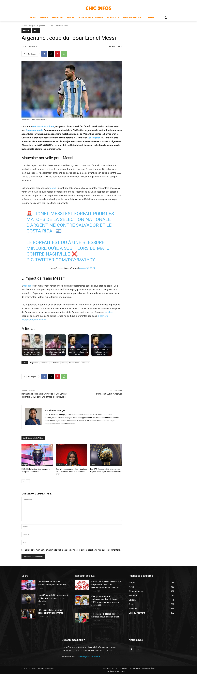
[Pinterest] (57, 54)
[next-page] (28, 481)
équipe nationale (34, 130)
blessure (44, 363)
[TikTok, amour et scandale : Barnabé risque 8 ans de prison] (82, 617)
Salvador (85, 363)
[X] (51, 54)
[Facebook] (44, 54)
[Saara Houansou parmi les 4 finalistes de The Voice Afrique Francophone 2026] (72, 455)
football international (43, 126)
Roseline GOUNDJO (55, 410)
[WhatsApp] (64, 54)
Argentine (28, 285)
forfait (64, 363)
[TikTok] (138, 649)
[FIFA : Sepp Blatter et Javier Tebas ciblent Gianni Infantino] (28, 613)
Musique (60, 465)
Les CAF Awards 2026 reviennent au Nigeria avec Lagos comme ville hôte (53, 598)
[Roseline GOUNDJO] (33, 417)
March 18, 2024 (87, 268)
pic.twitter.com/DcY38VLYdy (61, 259)
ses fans (109, 312)
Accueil (24, 25)
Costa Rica (54, 363)
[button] (165, 17)
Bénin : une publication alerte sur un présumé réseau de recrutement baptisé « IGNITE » (106, 584)
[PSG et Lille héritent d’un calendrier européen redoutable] (37, 455)
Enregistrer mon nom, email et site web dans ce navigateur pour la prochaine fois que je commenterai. (73, 550)
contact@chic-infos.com (89, 656)
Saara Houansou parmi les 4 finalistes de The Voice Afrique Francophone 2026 (71, 471)
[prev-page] (23, 481)
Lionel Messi (74, 363)
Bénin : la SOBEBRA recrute (109, 394)
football (53, 188)
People (32, 25)
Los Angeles (94, 137)
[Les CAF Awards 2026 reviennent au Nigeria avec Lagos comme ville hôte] (106, 455)
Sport (36, 30)
